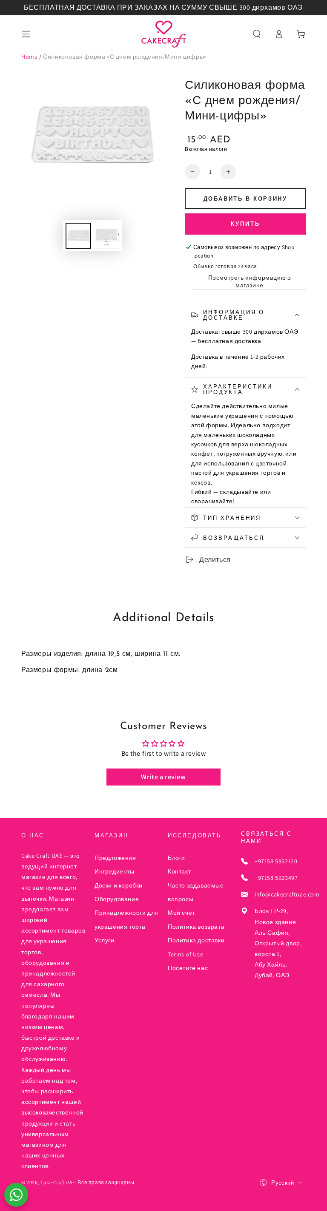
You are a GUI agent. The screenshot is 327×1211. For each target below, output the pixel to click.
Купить (245, 224)
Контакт (179, 871)
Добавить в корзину (245, 199)
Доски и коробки (119, 885)
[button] (257, 34)
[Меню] (26, 34)
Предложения (115, 858)
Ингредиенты (115, 871)
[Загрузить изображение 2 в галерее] (106, 236)
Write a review (163, 776)
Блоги (176, 858)
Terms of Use (185, 954)
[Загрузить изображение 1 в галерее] (78, 236)
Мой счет (181, 912)
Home (29, 56)
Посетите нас (188, 968)
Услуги (105, 940)
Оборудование (117, 899)
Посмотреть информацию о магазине (249, 281)
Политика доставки (196, 940)
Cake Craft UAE (57, 1182)
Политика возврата (196, 926)
